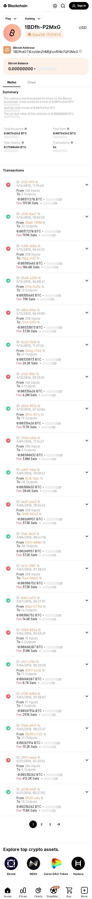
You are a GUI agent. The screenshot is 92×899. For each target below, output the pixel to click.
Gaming (30, 18)
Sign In (81, 5)
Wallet (11, 82)
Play (8, 18)
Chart (31, 82)
